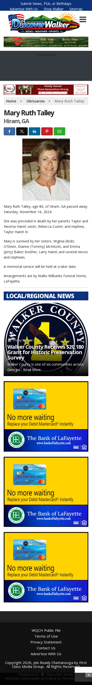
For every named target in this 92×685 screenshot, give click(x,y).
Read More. (32, 369)
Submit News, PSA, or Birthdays (46, 3)
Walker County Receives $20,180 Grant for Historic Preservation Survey (45, 352)
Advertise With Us (24, 9)
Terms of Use (46, 636)
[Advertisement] (46, 416)
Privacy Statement (46, 642)
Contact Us (46, 647)
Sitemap (75, 9)
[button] (82, 19)
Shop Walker (54, 9)
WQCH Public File (46, 630)
